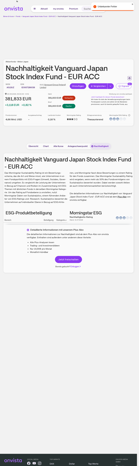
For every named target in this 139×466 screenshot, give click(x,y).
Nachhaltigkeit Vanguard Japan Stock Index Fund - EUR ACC (80, 16)
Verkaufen (68, 98)
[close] (133, 4)
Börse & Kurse (8, 16)
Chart (46, 146)
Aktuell (44, 8)
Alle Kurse (58, 146)
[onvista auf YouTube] (34, 464)
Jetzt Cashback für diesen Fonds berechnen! (107, 97)
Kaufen (69, 106)
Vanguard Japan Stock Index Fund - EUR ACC (39, 16)
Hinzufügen (78, 86)
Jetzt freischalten (68, 259)
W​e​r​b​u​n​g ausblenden (92, 36)
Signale (125, 86)
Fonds (18, 16)
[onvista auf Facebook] (28, 464)
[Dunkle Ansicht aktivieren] (17, 1)
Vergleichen (99, 86)
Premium (73, 8)
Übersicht (33, 146)
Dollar (72, 463)
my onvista (58, 8)
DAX (52, 463)
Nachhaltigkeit (101, 146)
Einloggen (74, 266)
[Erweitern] (111, 86)
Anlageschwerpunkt (78, 146)
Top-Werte (93, 463)
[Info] (129, 115)
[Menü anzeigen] (34, 9)
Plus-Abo (122, 196)
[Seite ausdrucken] (129, 78)
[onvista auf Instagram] (39, 464)
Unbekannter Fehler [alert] (107, 6)
